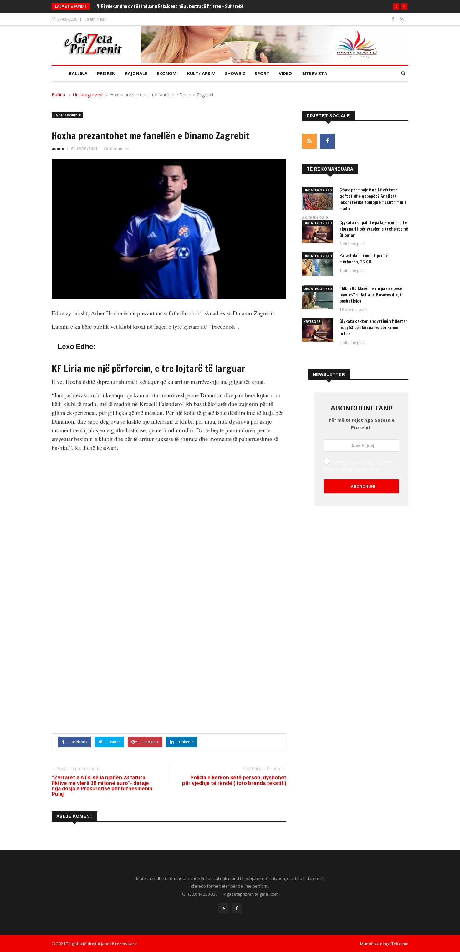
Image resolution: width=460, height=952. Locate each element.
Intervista (314, 73)
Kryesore (312, 321)
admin (58, 148)
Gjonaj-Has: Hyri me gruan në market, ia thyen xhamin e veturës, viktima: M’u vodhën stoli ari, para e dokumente (203, 6)
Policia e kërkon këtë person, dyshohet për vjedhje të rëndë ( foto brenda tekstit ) (234, 780)
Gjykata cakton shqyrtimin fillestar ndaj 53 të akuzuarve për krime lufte (373, 327)
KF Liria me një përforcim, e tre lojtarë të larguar (149, 368)
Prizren (106, 73)
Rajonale (136, 73)
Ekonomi (167, 73)
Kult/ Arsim (201, 73)
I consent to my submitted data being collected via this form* (358, 465)
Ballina (78, 73)
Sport (262, 73)
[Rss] (402, 19)
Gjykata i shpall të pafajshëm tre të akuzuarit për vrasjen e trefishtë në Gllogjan (374, 229)
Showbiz (235, 73)
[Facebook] (394, 19)
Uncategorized (87, 95)
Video (285, 73)
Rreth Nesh (96, 19)
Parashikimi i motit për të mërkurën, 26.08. (364, 258)
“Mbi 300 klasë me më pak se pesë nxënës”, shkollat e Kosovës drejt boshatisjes (371, 294)
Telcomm (399, 943)
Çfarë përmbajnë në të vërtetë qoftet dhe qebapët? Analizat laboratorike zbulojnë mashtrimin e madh (373, 199)
